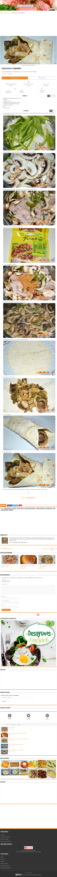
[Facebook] (26, 873)
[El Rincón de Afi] (28, 5)
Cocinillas (2, 834)
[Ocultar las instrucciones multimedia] (53, 111)
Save (21, 505)
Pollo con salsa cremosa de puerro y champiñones (19, 738)
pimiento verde (49, 508)
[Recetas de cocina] (28, 847)
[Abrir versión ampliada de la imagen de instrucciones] (29, 132)
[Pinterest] (29, 873)
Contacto (2, 861)
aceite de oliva (8, 508)
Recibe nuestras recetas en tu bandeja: (10, 695)
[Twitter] (27, 873)
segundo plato (4, 510)
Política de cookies (4, 863)
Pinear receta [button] (43, 77)
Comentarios (13, 724)
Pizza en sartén (5, 565)
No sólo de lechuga (4, 839)
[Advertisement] (28, 25)
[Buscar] (38, 614)
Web (2, 605)
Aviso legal (3, 859)
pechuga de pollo (40, 508)
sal (54, 508)
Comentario (4, 584)
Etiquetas (19, 724)
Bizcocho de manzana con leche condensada (17, 733)
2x (51, 95)
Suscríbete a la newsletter (6, 867)
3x (54, 95)
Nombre (4, 596)
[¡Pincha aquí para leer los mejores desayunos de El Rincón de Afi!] (28, 643)
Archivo (2, 857)
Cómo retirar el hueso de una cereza (48, 548)
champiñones (20, 508)
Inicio (2, 12)
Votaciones (4, 579)
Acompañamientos (8, 12)
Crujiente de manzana (7, 548)
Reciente (2, 724)
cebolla (14, 508)
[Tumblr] (30, 873)
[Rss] (25, 873)
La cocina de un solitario (5, 837)
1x (48, 95)
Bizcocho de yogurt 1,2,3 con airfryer (16, 750)
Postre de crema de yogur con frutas (16, 744)
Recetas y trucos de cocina (6, 841)
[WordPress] (31, 873)
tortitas (11, 510)
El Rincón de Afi (25, 874)
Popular (7, 724)
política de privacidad (24, 851)
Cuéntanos (28, 498)
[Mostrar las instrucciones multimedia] (50, 111)
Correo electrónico (6, 600)
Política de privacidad (5, 865)
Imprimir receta (15, 77)
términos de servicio (33, 851)
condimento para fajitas (30, 508)
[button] (2, 73)
